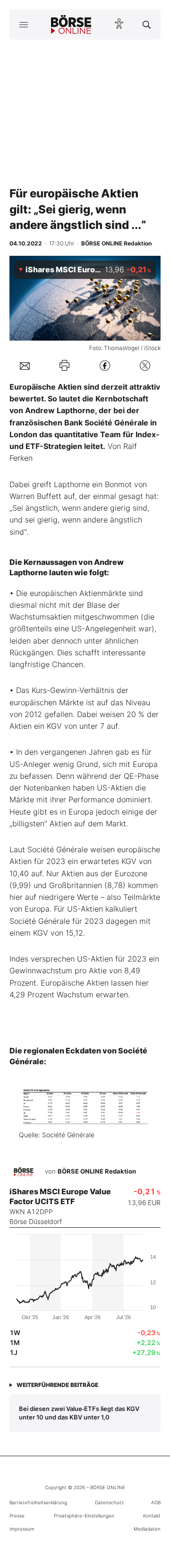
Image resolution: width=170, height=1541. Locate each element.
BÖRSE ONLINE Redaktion (97, 1171)
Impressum (21, 1529)
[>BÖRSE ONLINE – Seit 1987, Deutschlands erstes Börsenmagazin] (71, 24)
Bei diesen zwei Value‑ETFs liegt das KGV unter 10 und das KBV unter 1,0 (79, 1413)
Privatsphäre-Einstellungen (84, 1515)
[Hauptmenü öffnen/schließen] (23, 24)
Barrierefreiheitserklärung (38, 1502)
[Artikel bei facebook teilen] (105, 365)
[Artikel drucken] (64, 365)
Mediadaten (147, 1529)
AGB (156, 1502)
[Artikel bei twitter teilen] (145, 365)
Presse (17, 1515)
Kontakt (152, 1515)
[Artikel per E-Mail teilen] (24, 365)
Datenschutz (109, 1502)
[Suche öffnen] (147, 24)
